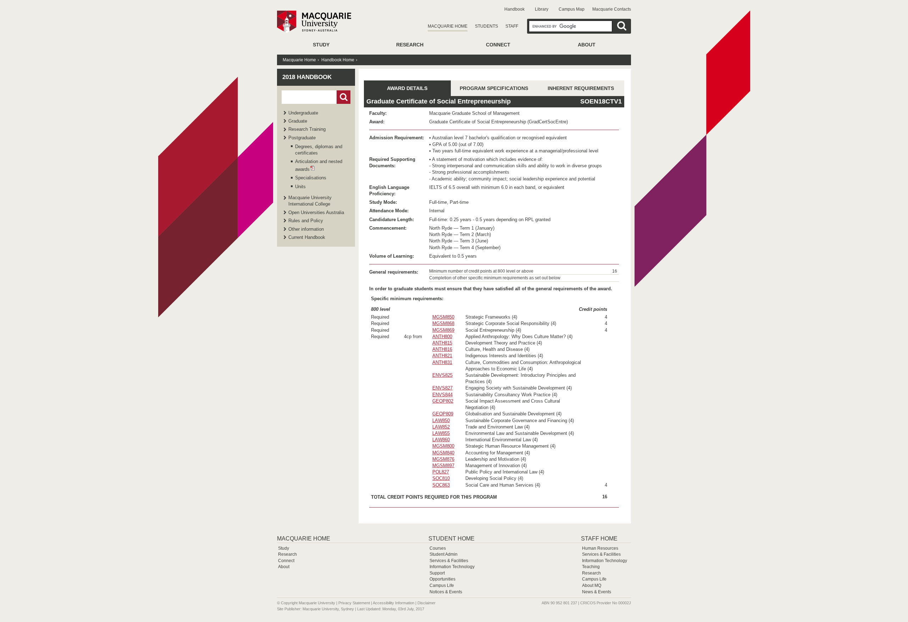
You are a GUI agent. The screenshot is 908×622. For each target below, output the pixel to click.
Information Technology (452, 566)
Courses (438, 548)
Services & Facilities (449, 560)
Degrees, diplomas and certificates (318, 150)
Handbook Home (337, 60)
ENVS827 (442, 388)
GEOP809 (442, 413)
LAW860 (441, 439)
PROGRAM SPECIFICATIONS (494, 88)
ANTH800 (442, 336)
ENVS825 (442, 375)
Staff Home (599, 539)
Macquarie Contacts (611, 9)
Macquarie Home (447, 26)
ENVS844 (442, 394)
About (587, 44)
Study (321, 44)
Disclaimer (426, 603)
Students (486, 26)
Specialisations (310, 177)
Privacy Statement (354, 603)
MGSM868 (443, 323)
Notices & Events (446, 591)
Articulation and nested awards (318, 165)
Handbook (514, 9)
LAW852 (441, 427)
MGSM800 (443, 446)
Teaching (591, 566)
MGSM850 (443, 317)
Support (437, 573)
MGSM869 (443, 330)
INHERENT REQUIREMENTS (581, 88)
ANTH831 (442, 362)
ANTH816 (442, 349)
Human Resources (600, 548)
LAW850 (441, 420)
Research (409, 44)
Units (300, 186)
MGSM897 (443, 465)
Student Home (451, 539)
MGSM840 (443, 452)
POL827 (440, 472)
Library (541, 9)
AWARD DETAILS (407, 88)
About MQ (591, 585)
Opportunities (442, 579)
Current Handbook (306, 237)
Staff (511, 26)
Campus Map (572, 9)
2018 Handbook (307, 77)
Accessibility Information (393, 603)
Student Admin (444, 554)
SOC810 (441, 478)
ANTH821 (442, 355)
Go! (343, 97)
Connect (498, 44)
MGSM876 (443, 459)
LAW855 (441, 433)
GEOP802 (442, 401)
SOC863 (441, 485)
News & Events (596, 591)
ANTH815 (442, 343)
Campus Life (442, 585)
